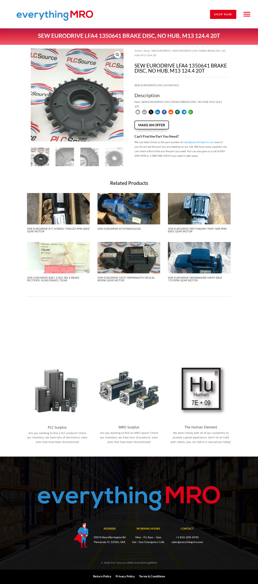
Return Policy (102, 576)
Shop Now (223, 14)
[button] (117, 54)
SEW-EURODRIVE (160, 50)
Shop (146, 50)
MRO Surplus (129, 427)
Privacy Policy (125, 576)
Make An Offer (151, 125)
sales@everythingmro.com (198, 142)
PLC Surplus (57, 427)
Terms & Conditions (152, 576)
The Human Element (201, 427)
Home (137, 50)
